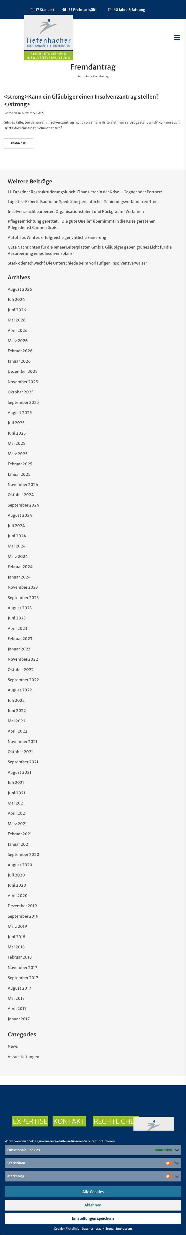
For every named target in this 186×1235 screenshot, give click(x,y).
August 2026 (20, 289)
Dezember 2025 (23, 371)
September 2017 (23, 977)
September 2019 (23, 916)
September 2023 (23, 597)
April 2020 (18, 895)
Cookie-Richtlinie (66, 1228)
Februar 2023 (20, 638)
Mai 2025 (16, 443)
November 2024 (23, 484)
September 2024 (23, 505)
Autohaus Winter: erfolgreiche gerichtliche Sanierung (57, 237)
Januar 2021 (19, 844)
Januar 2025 (19, 474)
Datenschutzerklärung (98, 1228)
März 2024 (18, 556)
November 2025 (23, 381)
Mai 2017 (16, 998)
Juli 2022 (16, 700)
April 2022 (17, 731)
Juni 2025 (17, 433)
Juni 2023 (17, 618)
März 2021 (17, 823)
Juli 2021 (16, 782)
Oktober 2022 (21, 669)
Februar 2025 (20, 463)
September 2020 (23, 854)
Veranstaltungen (23, 1056)
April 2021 (17, 813)
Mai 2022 (16, 721)
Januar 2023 (19, 649)
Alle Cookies (93, 1191)
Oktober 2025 (21, 392)
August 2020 (20, 864)
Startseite (83, 76)
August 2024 (20, 515)
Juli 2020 (16, 875)
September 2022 (23, 679)
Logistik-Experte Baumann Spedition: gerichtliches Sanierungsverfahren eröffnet (83, 201)
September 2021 (23, 761)
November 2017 (22, 967)
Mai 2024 (17, 546)
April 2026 (18, 330)
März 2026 (18, 340)
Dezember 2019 (22, 905)
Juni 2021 (16, 792)
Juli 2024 (16, 525)
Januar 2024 (19, 577)
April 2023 (17, 628)
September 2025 (23, 402)
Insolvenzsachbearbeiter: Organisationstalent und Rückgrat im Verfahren (76, 211)
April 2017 (17, 1008)
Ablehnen (93, 1205)
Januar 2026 (19, 361)
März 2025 (18, 453)
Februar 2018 (20, 957)
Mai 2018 (16, 947)
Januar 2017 (19, 1018)
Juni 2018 (16, 936)
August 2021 (19, 772)
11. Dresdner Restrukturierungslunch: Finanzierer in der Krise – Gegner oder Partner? (85, 191)
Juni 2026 (17, 309)
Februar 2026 (20, 350)
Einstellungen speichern (93, 1218)
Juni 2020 (17, 885)
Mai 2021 (16, 803)
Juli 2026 (16, 299)
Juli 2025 (16, 422)
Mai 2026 (17, 320)
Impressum (124, 1228)
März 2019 (17, 926)
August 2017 (19, 988)
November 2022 (23, 659)
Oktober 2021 (20, 751)
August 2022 (20, 690)
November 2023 (23, 587)
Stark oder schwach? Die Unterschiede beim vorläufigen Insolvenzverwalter (77, 263)
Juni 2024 (17, 535)
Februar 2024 (20, 566)
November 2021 (22, 741)
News (13, 1046)
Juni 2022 (17, 710)
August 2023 (20, 607)
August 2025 (20, 412)
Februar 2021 (20, 833)
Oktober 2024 (21, 494)
